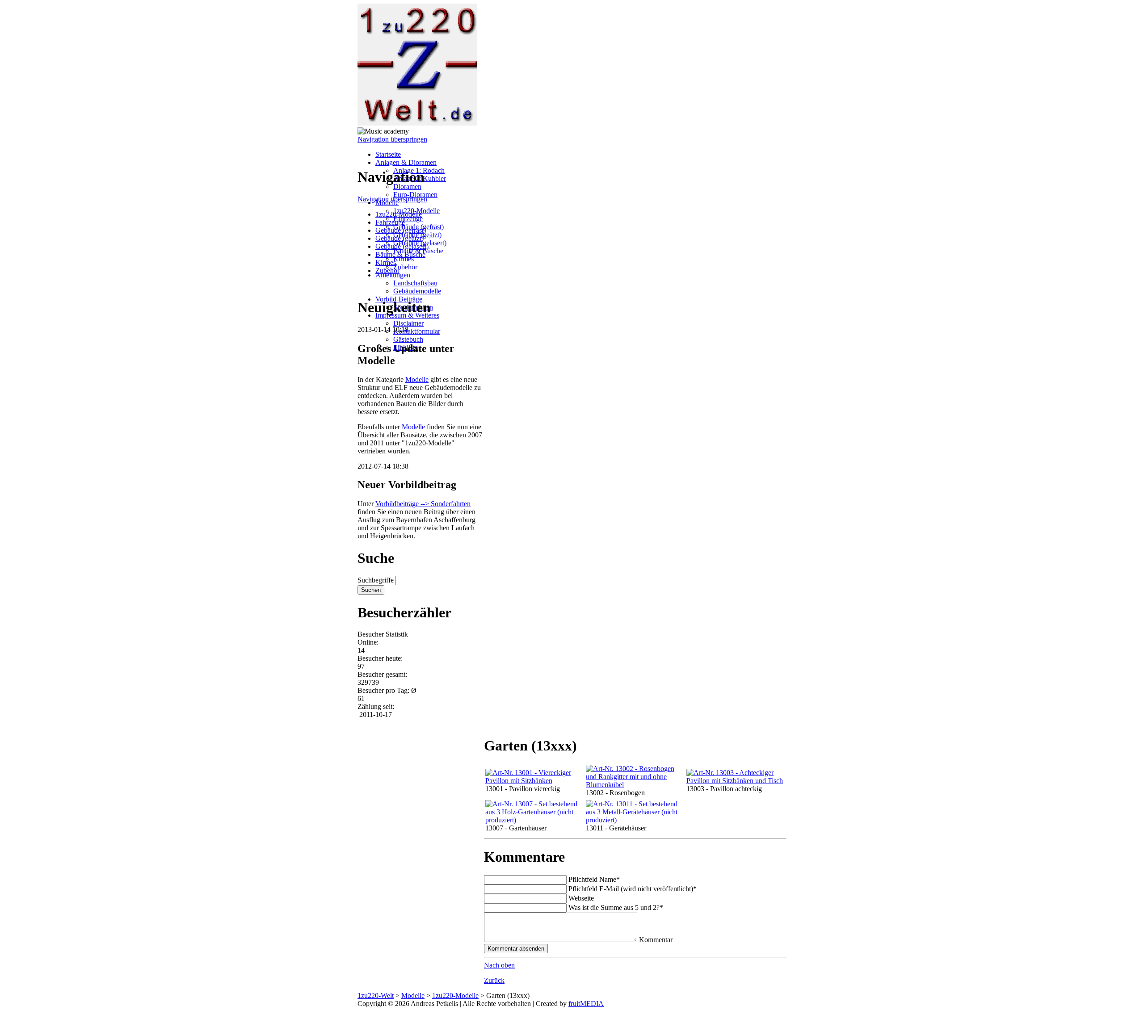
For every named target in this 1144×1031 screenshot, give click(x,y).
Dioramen (407, 186)
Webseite (581, 898)
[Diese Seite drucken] (487, 723)
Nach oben (499, 965)
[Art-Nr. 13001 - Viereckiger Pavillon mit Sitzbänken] (534, 780)
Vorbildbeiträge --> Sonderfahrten (423, 503)
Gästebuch (408, 339)
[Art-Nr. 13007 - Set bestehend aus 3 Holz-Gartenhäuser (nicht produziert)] (534, 820)
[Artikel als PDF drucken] (496, 723)
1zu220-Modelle (398, 214)
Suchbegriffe (376, 580)
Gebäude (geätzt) (399, 238)
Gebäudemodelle (417, 291)
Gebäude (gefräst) (400, 230)
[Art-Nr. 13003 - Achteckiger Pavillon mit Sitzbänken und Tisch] (735, 780)
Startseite (388, 154)
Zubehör (405, 267)
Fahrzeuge (408, 218)
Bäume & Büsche (400, 254)
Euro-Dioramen (415, 194)
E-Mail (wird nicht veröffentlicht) (632, 889)
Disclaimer (408, 323)
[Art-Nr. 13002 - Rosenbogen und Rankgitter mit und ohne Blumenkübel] (634, 784)
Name (594, 879)
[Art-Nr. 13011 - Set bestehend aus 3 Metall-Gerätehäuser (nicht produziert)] (634, 820)
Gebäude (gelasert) (402, 246)
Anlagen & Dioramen (406, 162)
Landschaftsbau (415, 283)
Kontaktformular (416, 331)
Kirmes (403, 259)
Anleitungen (392, 275)
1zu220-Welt (376, 995)
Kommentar (656, 939)
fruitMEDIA (586, 1003)
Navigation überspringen (392, 139)
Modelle (417, 379)
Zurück (494, 980)
